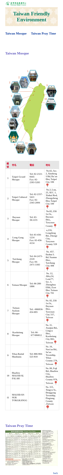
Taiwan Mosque (16, 33)
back (55, 473)
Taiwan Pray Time (43, 33)
